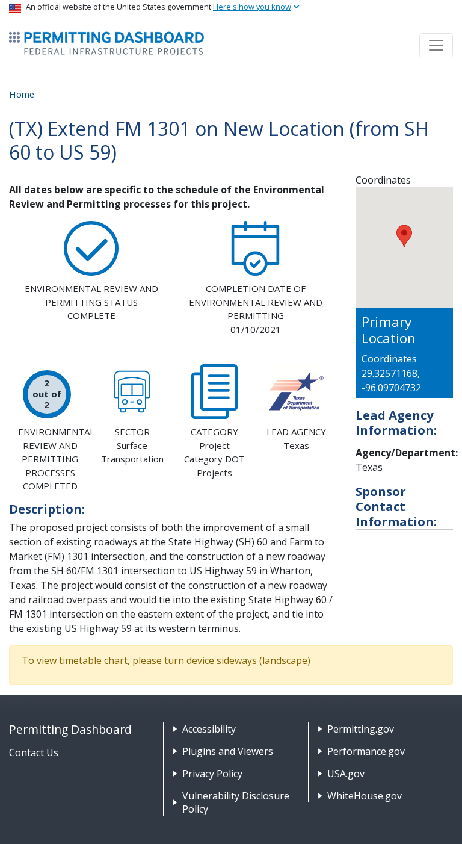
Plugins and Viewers (227, 751)
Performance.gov (366, 751)
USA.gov (346, 773)
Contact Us (33, 752)
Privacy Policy (212, 773)
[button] (404, 236)
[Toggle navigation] (436, 45)
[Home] (106, 43)
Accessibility (209, 729)
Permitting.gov (360, 729)
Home (21, 94)
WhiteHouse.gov (364, 795)
